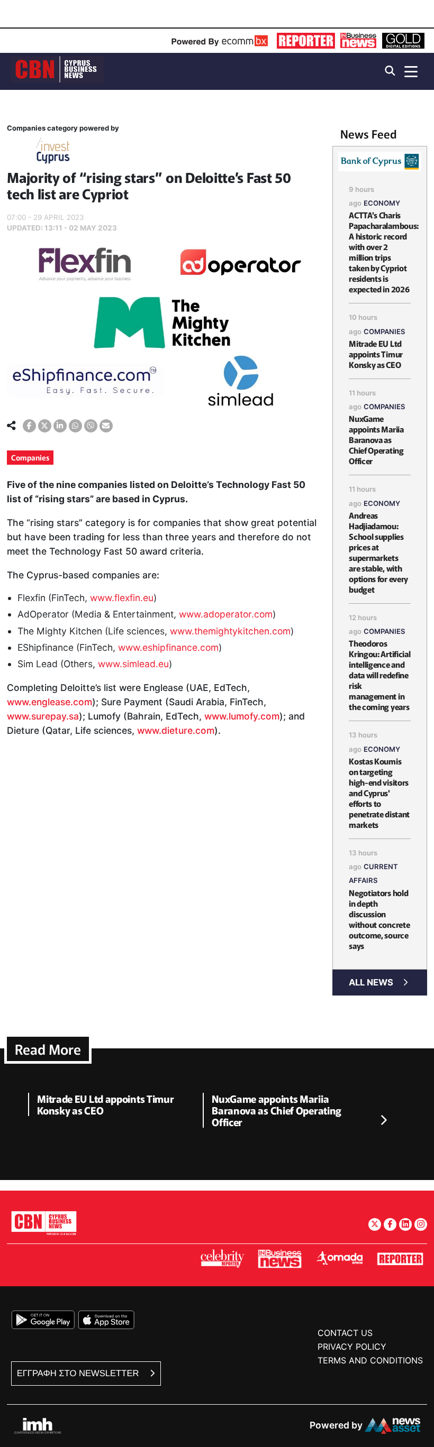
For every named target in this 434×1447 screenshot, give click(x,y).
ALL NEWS (371, 982)
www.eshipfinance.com (168, 647)
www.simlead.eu (133, 663)
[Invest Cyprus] (53, 152)
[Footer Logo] (44, 1222)
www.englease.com (49, 701)
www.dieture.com (175, 730)
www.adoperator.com (226, 614)
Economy (382, 203)
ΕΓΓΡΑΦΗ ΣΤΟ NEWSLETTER (79, 1373)
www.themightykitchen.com (230, 631)
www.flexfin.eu (121, 597)
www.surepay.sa (43, 716)
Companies (30, 457)
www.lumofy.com (241, 716)
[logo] (57, 70)
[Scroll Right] (383, 1120)
